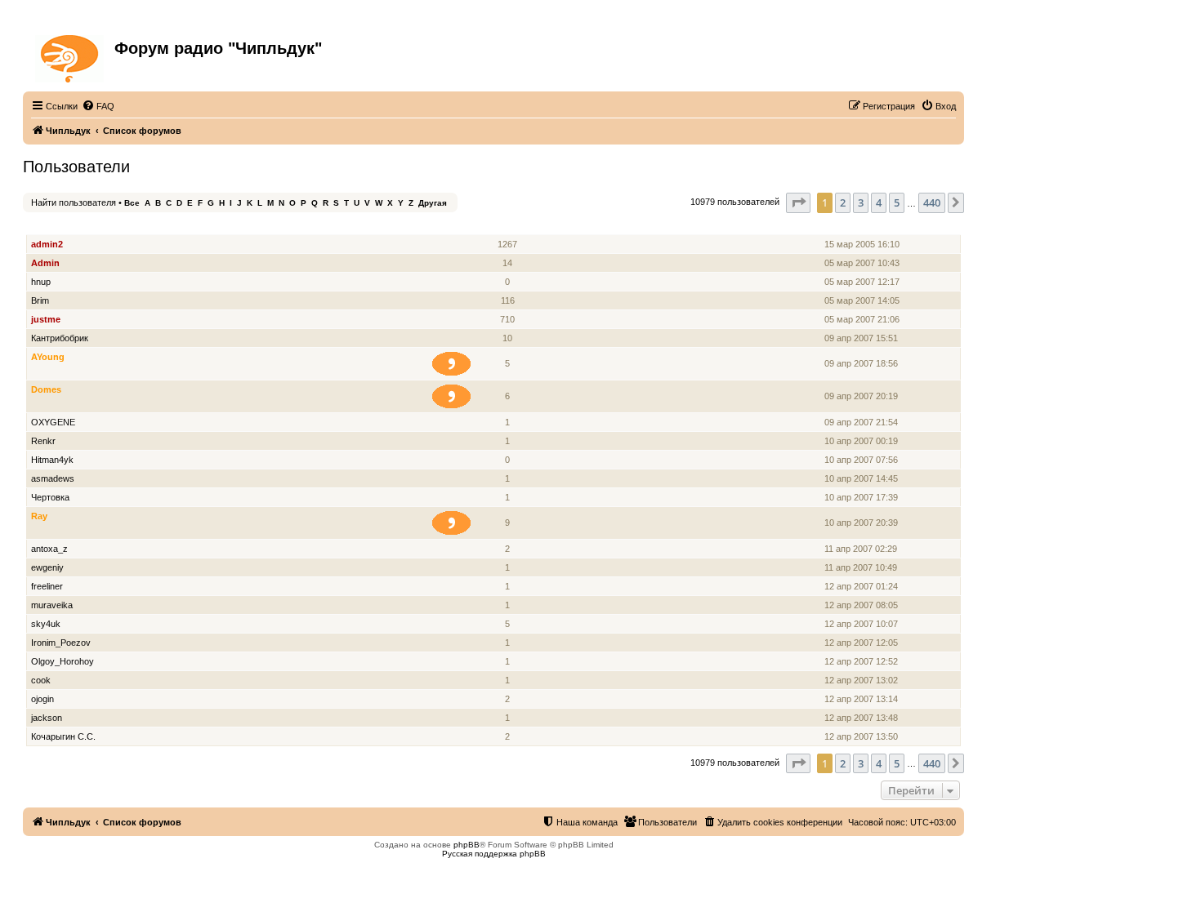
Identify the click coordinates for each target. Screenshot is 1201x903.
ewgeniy (47, 567)
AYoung (48, 357)
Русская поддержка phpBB (494, 853)
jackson (46, 718)
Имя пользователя (73, 225)
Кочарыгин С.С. (63, 736)
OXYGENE (53, 422)
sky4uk (45, 624)
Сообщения (508, 225)
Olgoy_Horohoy (62, 661)
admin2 (47, 244)
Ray (39, 516)
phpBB (466, 844)
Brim (40, 300)
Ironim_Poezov (61, 642)
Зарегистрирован (864, 225)
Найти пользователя (73, 202)
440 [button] (931, 202)
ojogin (42, 699)
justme (45, 319)
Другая (432, 202)
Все (132, 202)
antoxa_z (49, 549)
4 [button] (879, 202)
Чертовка (50, 497)
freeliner (47, 586)
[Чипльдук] (70, 55)
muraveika (52, 605)
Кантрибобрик (59, 338)
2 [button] (843, 202)
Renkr (43, 441)
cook (41, 680)
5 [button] (897, 202)
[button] (798, 202)
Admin (45, 263)
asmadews (52, 478)
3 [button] (861, 202)
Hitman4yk (52, 460)
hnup (41, 282)
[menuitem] (98, 106)
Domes (46, 389)
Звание (458, 225)
